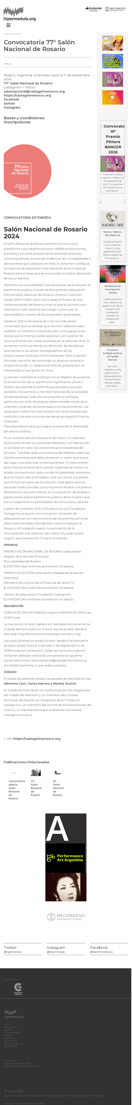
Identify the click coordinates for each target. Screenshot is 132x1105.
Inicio (7, 1024)
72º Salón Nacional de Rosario (36, 788)
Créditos (41, 1103)
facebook (11, 99)
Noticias (8, 1030)
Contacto (9, 1060)
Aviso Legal (9, 1103)
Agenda (8, 1035)
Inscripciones (17, 122)
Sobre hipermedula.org (17, 1063)
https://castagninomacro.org (27, 95)
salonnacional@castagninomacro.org (34, 91)
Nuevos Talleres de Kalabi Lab (112, 233)
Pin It (7, 63)
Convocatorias (12, 34)
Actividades (10, 1027)
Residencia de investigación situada (113, 289)
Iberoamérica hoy (14, 1044)
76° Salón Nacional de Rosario (58, 788)
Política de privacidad (26, 1103)
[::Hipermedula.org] (23, 13)
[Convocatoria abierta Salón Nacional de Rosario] (14, 772)
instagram (12, 107)
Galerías (8, 1038)
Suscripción (10, 1046)
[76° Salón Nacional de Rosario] (58, 772)
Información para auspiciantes (21, 1066)
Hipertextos (11, 1041)
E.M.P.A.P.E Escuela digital (115, 131)
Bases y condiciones (24, 118)
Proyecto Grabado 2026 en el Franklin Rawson (112, 355)
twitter (9, 103)
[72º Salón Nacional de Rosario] (36, 772)
